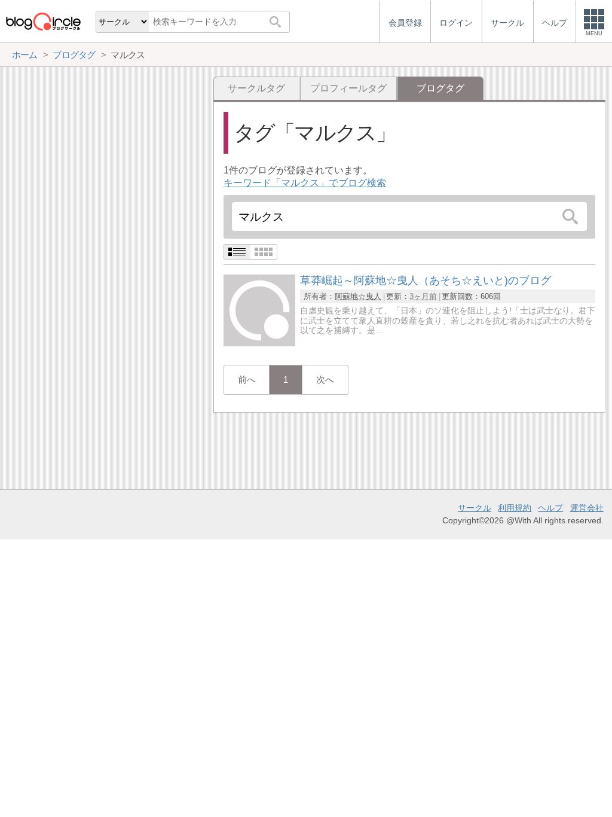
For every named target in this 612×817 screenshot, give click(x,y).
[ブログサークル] (43, 21)
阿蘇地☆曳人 (358, 296)
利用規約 (514, 508)
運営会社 (587, 508)
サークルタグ (256, 88)
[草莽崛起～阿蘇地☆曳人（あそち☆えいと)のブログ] (259, 343)
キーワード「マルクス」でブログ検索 (305, 183)
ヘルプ (550, 508)
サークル (474, 508)
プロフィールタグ (348, 88)
